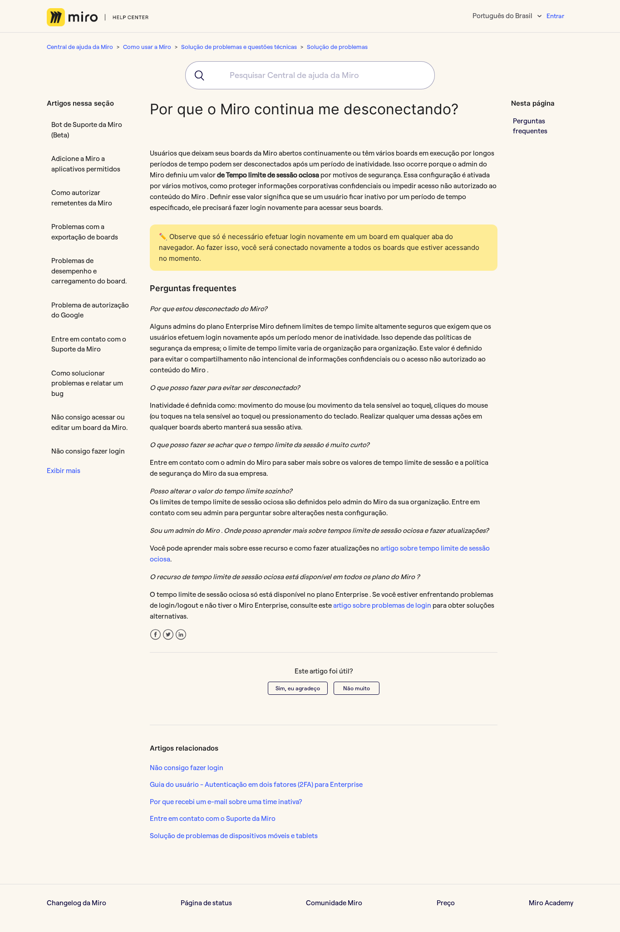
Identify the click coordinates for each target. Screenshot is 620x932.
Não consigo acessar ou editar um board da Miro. (89, 422)
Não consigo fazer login (88, 451)
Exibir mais (63, 470)
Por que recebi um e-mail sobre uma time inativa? (226, 801)
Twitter (168, 634)
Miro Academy (551, 902)
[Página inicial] (98, 17)
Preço (446, 902)
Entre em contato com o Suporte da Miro (88, 344)
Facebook (155, 634)
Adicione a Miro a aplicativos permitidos (85, 163)
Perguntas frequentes (530, 125)
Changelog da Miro (76, 902)
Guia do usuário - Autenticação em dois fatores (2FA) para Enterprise (256, 784)
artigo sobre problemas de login (383, 605)
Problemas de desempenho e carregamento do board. (89, 270)
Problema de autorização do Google (90, 310)
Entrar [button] (555, 16)
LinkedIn (181, 634)
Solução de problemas (337, 46)
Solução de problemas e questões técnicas (239, 46)
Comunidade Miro (334, 902)
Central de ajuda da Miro (80, 46)
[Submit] (196, 75)
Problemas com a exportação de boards (84, 231)
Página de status (206, 902)
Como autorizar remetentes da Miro (81, 197)
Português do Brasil (503, 15)
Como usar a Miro (147, 46)
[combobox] (310, 75)
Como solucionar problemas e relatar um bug (87, 383)
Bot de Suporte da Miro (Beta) (86, 129)
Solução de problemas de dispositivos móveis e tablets (234, 835)
